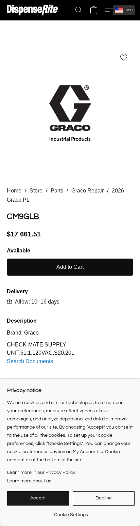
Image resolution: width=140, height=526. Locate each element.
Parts (57, 191)
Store (36, 191)
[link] (71, 512)
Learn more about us (29, 481)
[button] (33, 10)
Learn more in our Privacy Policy (41, 472)
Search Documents (30, 361)
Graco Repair (87, 191)
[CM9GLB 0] (70, 112)
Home (14, 191)
